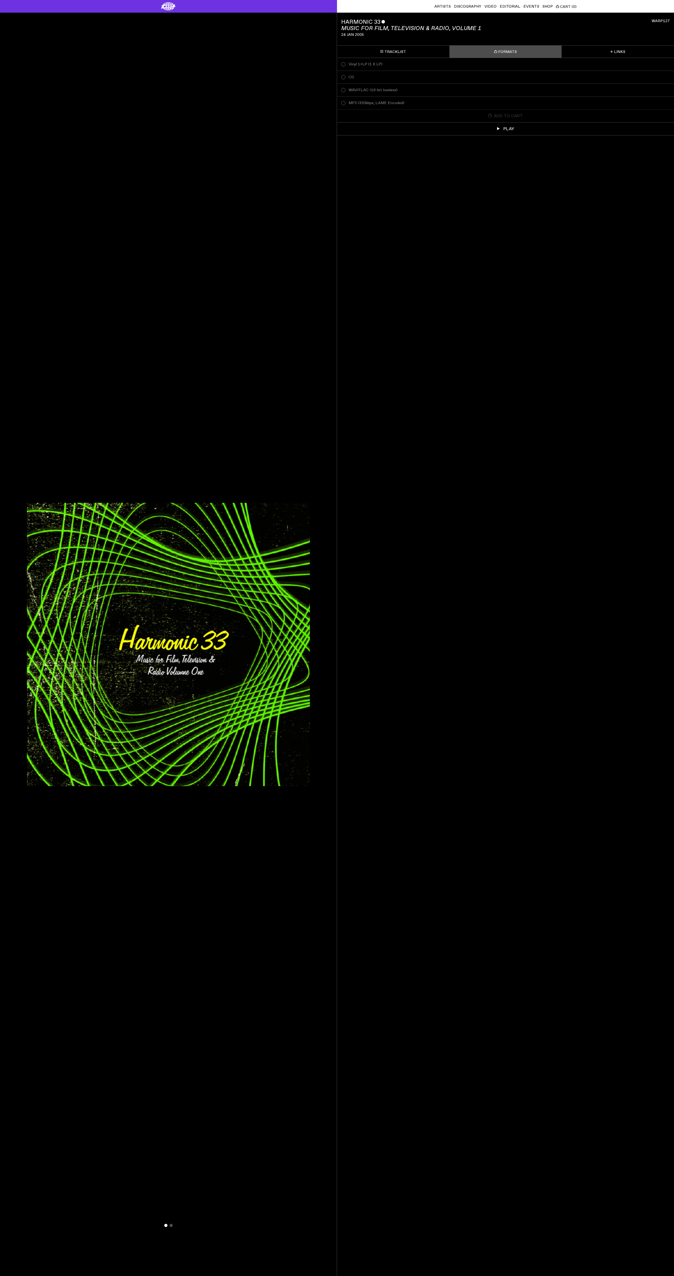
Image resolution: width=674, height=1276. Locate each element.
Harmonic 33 (360, 22)
